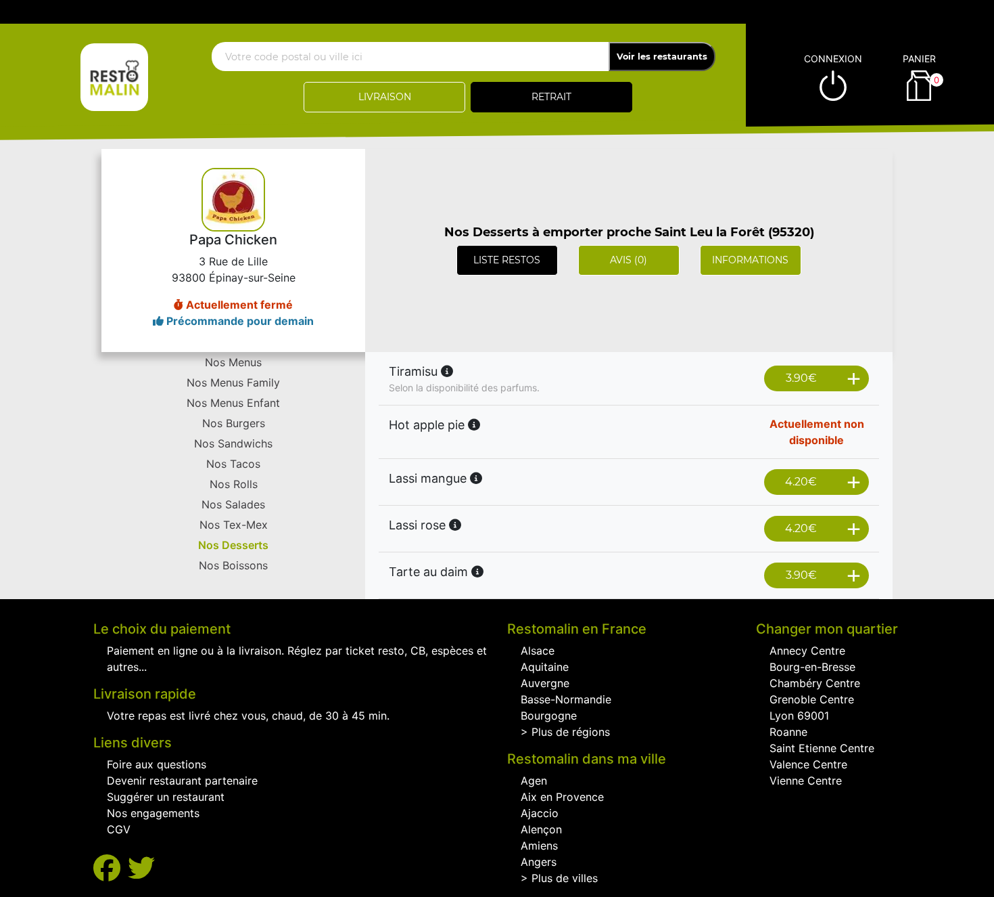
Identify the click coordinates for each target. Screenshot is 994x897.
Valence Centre (808, 764)
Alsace (537, 650)
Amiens (539, 845)
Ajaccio (540, 813)
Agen (534, 780)
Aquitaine (545, 667)
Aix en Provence (562, 797)
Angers (539, 862)
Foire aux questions (156, 764)
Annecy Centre (807, 650)
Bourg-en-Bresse (812, 667)
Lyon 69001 (799, 715)
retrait (551, 97)
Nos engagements (153, 813)
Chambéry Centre (815, 683)
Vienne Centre (806, 780)
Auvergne (545, 683)
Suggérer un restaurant (165, 797)
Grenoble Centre (812, 699)
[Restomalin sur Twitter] (141, 868)
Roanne (788, 732)
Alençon (541, 829)
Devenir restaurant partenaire (182, 780)
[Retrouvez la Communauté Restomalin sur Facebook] (110, 868)
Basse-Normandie (566, 699)
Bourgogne (549, 715)
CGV (119, 829)
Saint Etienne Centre (822, 748)
